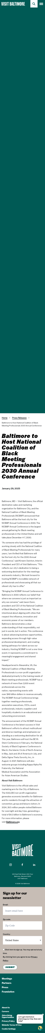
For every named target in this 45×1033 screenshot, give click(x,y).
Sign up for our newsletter (15, 895)
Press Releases (19, 417)
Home (4, 417)
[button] (10, 864)
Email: (5, 905)
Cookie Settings (9, 1029)
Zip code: (7, 919)
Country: (6, 934)
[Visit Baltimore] (22, 850)
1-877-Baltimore (22, 878)
